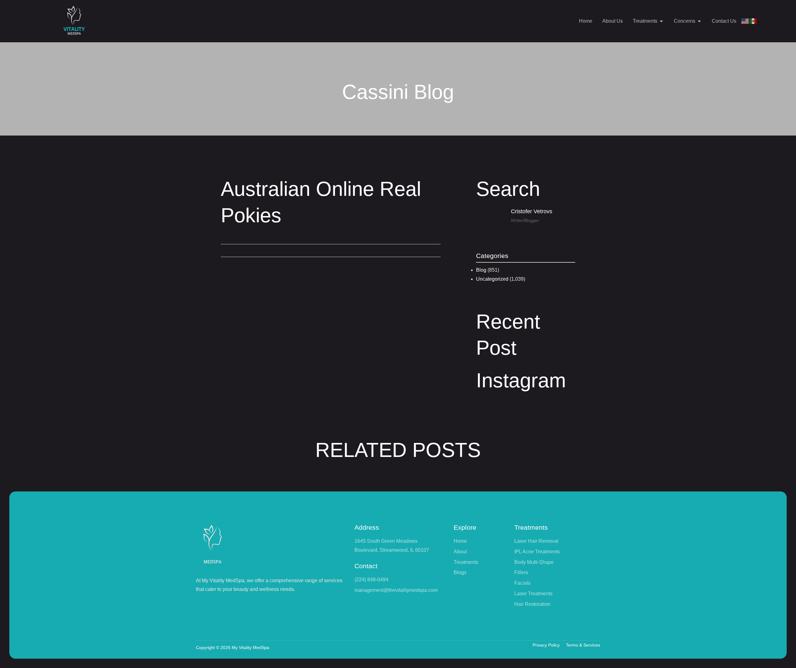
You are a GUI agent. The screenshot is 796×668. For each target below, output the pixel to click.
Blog (481, 270)
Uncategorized (492, 279)
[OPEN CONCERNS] (699, 21)
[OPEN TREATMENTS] (661, 21)
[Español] (753, 21)
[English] (745, 21)
